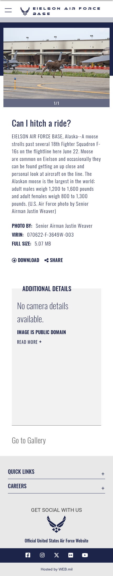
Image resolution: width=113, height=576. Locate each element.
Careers (17, 486)
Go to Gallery (29, 439)
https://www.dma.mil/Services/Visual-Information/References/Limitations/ (49, 408)
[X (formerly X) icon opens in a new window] (56, 555)
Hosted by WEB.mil (57, 569)
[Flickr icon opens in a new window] (71, 555)
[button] (8, 11)
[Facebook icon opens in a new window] (28, 555)
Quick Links (21, 471)
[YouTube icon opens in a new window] (85, 555)
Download (28, 260)
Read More (28, 342)
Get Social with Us (56, 510)
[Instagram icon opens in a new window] (42, 555)
